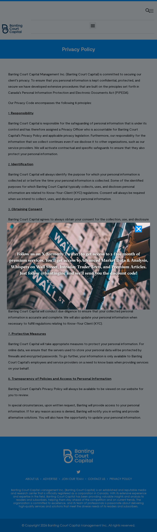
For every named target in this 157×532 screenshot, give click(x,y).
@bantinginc (53, 273)
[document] (78, 266)
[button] (138, 229)
